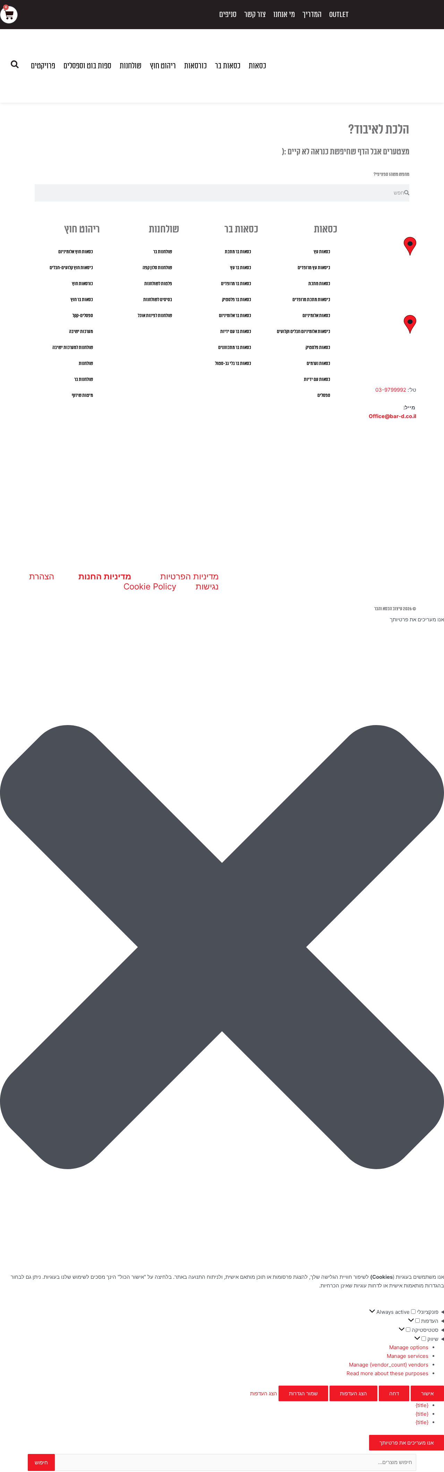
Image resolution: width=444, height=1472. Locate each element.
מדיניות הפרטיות (189, 576)
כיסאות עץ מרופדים (314, 268)
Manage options (408, 1347)
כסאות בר (227, 66)
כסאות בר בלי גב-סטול (233, 363)
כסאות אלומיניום (316, 315)
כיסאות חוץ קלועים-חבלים (71, 268)
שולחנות (131, 66)
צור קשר (255, 14)
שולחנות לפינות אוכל (155, 315)
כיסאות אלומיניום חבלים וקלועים (303, 331)
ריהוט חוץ (163, 66)
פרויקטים (43, 66)
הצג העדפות (353, 1393)
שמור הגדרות (303, 1393)
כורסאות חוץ (82, 284)
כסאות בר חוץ (81, 300)
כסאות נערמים (318, 363)
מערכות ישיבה (81, 331)
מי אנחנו (284, 14)
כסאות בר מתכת (238, 252)
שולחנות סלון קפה (157, 268)
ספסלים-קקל (82, 315)
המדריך (312, 14)
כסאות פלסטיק (318, 347)
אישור (427, 1393)
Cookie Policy (149, 586)
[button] (222, 948)
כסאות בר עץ (240, 268)
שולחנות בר (162, 252)
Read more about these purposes (387, 1373)
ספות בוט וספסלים (87, 66)
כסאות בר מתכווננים (234, 347)
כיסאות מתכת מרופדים (311, 300)
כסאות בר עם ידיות (235, 331)
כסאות (257, 66)
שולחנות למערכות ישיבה (72, 347)
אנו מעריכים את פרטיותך (406, 1442)
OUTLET (339, 14)
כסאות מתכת (319, 284)
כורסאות (195, 66)
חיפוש (41, 1462)
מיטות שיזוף (82, 395)
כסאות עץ (322, 252)
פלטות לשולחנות (158, 284)
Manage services (407, 1356)
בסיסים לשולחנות (157, 300)
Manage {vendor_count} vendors (388, 1364)
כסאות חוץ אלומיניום (75, 252)
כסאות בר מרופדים (236, 284)
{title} (422, 1405)
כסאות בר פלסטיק (236, 300)
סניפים (228, 14)
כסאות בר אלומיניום (235, 315)
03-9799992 (390, 389)
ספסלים (323, 395)
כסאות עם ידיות (317, 379)
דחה (394, 1393)
